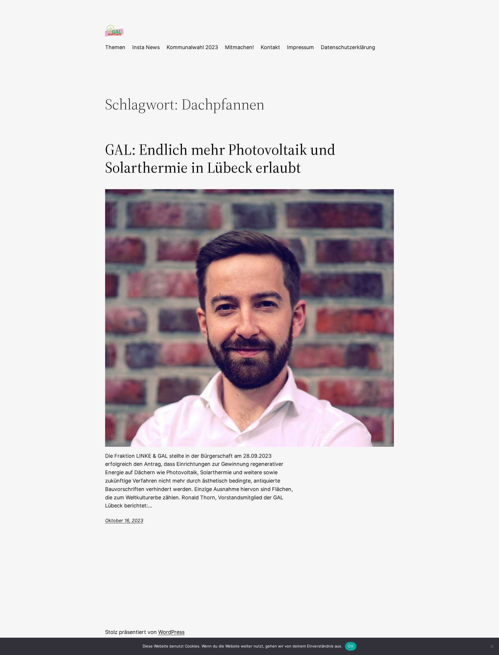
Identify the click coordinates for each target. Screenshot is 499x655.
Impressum (300, 47)
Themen (115, 47)
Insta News (146, 47)
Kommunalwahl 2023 (192, 47)
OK (350, 646)
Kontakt (270, 47)
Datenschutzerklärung (348, 47)
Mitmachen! (239, 47)
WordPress (171, 632)
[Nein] (492, 646)
